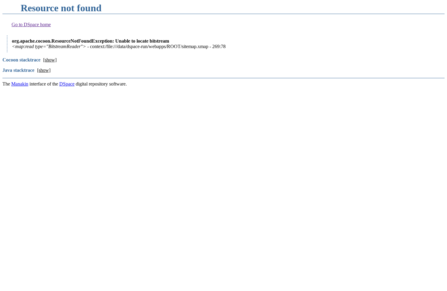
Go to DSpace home (31, 24)
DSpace (66, 83)
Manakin (19, 83)
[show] (50, 59)
